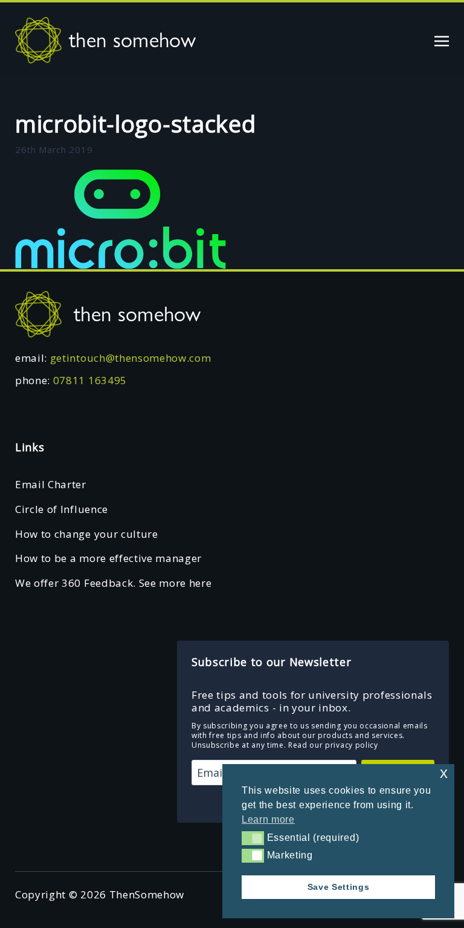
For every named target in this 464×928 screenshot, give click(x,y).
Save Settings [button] (339, 887)
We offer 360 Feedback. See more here (113, 583)
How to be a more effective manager (108, 558)
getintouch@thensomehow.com (130, 358)
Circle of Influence (61, 509)
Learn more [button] (268, 819)
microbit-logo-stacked (135, 123)
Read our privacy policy (333, 745)
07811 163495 (90, 380)
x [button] (444, 773)
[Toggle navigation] (441, 40)
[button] (253, 838)
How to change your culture (86, 534)
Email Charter (50, 484)
